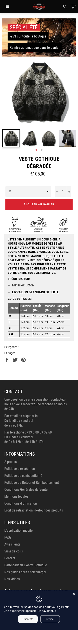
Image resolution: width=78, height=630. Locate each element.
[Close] (74, 594)
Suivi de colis (13, 551)
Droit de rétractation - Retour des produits (33, 510)
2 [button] (41, 150)
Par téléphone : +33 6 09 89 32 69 (28, 432)
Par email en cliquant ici (21, 416)
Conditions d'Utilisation (20, 503)
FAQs (7, 537)
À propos (10, 462)
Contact (9, 558)
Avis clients (12, 544)
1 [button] (36, 150)
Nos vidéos (12, 579)
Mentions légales (16, 496)
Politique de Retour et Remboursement (31, 483)
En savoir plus (47, 611)
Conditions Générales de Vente (26, 489)
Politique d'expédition (19, 469)
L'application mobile (18, 530)
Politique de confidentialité (23, 476)
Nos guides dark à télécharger (25, 572)
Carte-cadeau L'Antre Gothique (25, 565)
